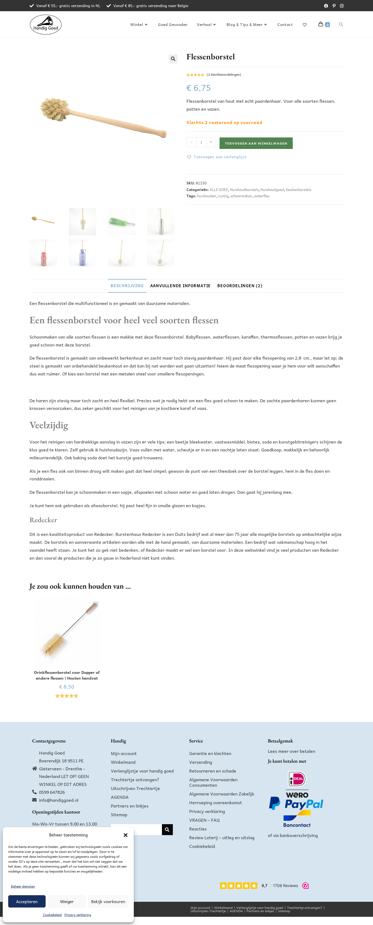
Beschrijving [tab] (127, 285)
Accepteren (27, 901)
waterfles (262, 196)
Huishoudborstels (244, 189)
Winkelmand (123, 761)
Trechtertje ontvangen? (135, 779)
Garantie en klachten (210, 753)
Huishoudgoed (272, 189)
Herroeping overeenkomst (215, 802)
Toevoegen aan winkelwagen (256, 143)
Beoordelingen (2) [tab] (239, 285)
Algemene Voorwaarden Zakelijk (221, 793)
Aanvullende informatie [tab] (180, 285)
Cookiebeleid (52, 914)
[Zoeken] (167, 829)
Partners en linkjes (130, 805)
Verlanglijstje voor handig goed (142, 770)
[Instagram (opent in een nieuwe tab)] (341, 5)
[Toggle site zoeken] (341, 24)
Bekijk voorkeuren (108, 901)
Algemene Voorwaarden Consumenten (213, 782)
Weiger (67, 901)
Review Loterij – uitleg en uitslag (221, 837)
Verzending (200, 761)
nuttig (223, 196)
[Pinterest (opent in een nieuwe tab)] (334, 5)
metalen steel (132, 373)
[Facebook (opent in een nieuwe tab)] (326, 5)
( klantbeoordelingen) (224, 74)
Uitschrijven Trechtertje (135, 788)
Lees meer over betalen (291, 750)
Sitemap (119, 814)
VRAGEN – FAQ (204, 819)
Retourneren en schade (212, 770)
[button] (125, 835)
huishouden (206, 196)
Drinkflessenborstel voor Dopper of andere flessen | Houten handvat (66, 675)
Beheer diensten (23, 886)
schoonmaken (241, 196)
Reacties (198, 828)
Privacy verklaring (77, 914)
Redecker (103, 534)
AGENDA (120, 796)
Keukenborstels (298, 189)
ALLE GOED (219, 189)
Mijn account (124, 753)
